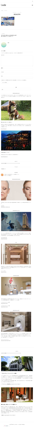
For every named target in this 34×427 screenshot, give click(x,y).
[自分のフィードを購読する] (2, 175)
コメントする (19, 12)
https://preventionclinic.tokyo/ (5, 340)
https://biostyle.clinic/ (4, 303)
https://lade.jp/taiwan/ (4, 156)
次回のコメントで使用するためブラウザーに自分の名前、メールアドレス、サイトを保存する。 (14, 80)
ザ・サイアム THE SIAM (17, 378)
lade (8, 42)
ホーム (2, 10)
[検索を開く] (32, 1)
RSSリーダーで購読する (7, 175)
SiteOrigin (23, 424)
